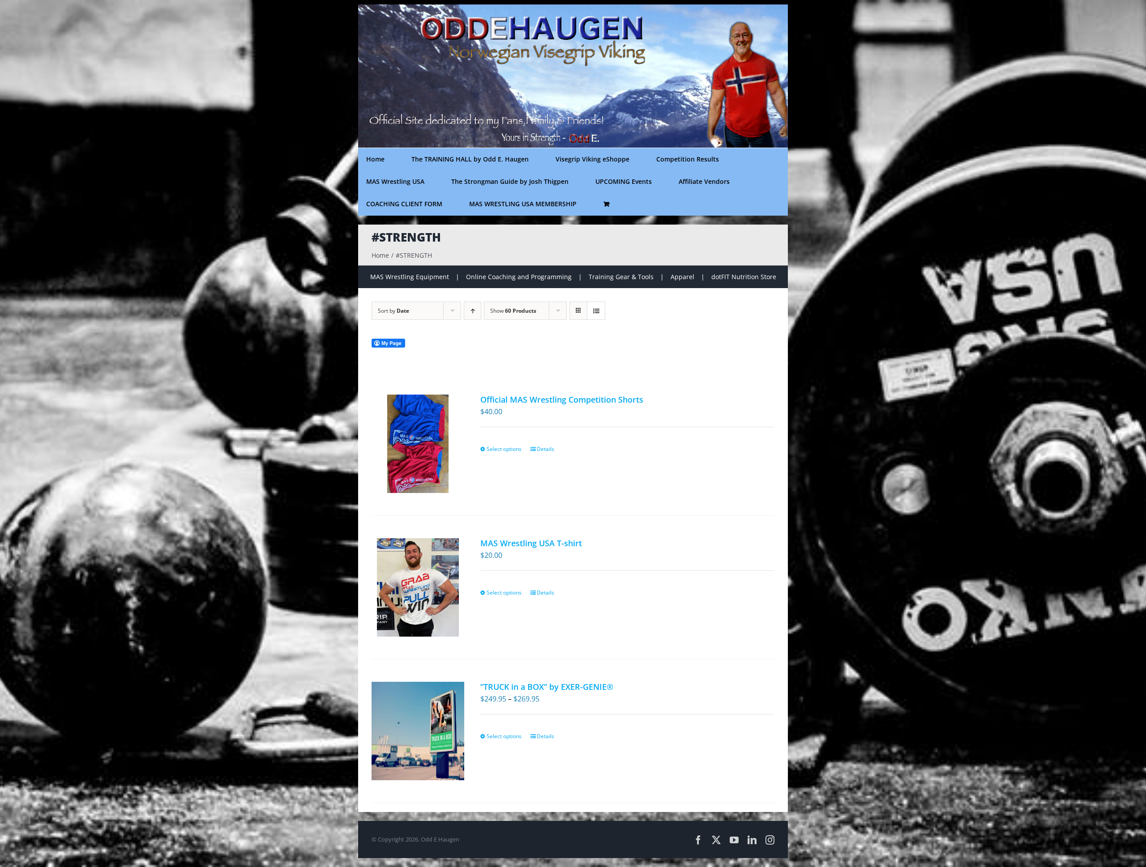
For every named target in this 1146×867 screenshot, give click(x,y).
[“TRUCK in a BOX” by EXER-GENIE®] (418, 731)
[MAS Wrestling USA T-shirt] (418, 587)
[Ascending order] (472, 311)
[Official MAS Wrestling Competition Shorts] (418, 444)
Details (545, 449)
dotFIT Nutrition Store (743, 276)
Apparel (682, 276)
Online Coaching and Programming (519, 276)
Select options (504, 449)
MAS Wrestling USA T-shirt (531, 543)
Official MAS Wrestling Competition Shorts (561, 399)
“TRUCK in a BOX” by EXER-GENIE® (546, 686)
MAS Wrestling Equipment (409, 276)
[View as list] (596, 310)
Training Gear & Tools (621, 276)
